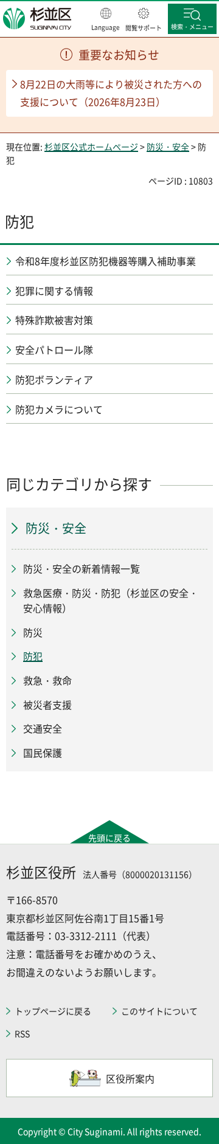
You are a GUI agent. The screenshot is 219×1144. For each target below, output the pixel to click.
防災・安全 (168, 146)
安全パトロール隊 (54, 349)
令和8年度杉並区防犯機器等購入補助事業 (105, 260)
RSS (22, 1033)
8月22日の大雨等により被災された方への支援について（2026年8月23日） (111, 93)
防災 (33, 632)
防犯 (33, 656)
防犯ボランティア (54, 379)
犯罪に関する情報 (54, 290)
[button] (105, 20)
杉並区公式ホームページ (91, 146)
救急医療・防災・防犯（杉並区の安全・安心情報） (110, 600)
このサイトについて (159, 1011)
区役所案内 (130, 1078)
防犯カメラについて (59, 409)
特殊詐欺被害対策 (54, 319)
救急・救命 (47, 680)
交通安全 (42, 728)
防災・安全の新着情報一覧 (81, 568)
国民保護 (42, 752)
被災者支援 (47, 704)
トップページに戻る (53, 1011)
